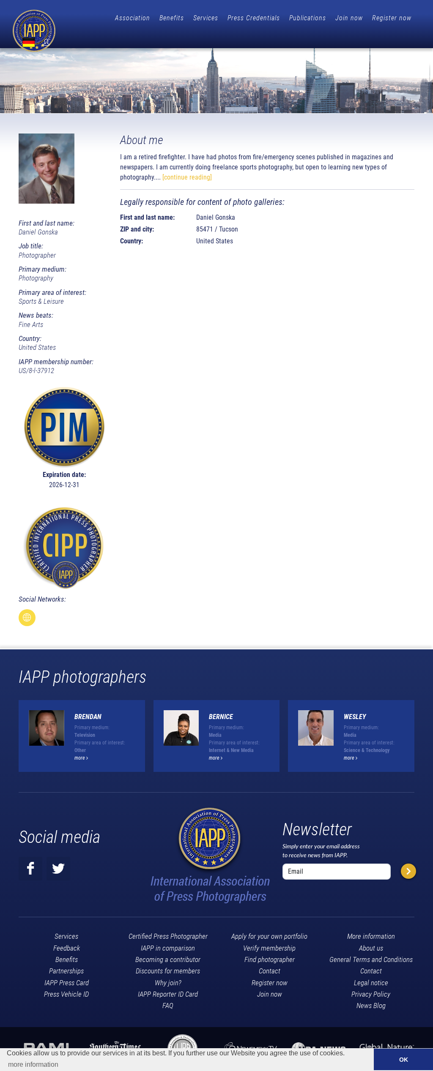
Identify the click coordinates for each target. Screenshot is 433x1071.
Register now (391, 18)
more (80, 758)
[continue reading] (187, 177)
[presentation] (422, 739)
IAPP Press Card (66, 982)
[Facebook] (30, 868)
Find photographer (269, 959)
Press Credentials (253, 18)
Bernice (221, 717)
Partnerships (66, 971)
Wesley (355, 717)
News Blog (371, 1005)
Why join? (168, 982)
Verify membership (269, 948)
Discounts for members (168, 971)
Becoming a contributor (167, 959)
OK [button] (403, 1059)
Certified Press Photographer (168, 936)
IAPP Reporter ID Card (168, 994)
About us (371, 948)
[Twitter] (58, 868)
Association (132, 18)
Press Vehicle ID (66, 994)
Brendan (87, 717)
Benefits (171, 18)
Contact (269, 971)
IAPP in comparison (168, 948)
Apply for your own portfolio (269, 936)
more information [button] (33, 1064)
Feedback (66, 948)
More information (371, 936)
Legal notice (371, 982)
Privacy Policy (370, 994)
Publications (307, 18)
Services (205, 18)
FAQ (167, 1005)
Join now (349, 18)
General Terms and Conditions (371, 959)
